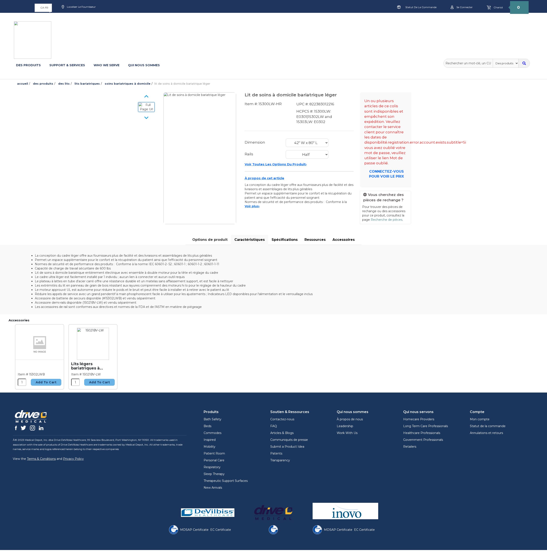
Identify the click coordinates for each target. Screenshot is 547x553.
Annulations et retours (486, 433)
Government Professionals (423, 440)
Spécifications (285, 240)
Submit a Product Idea (287, 447)
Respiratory (212, 467)
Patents (276, 453)
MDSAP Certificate (194, 530)
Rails (249, 154)
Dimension (255, 142)
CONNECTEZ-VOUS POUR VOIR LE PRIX (386, 173)
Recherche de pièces (386, 220)
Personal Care (214, 460)
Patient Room (214, 453)
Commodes (212, 433)
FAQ (273, 426)
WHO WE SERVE (106, 65)
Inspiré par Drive (189, 15)
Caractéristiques (249, 240)
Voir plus (252, 206)
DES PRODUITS (28, 65)
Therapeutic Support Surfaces (226, 481)
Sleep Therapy (214, 474)
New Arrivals (213, 488)
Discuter (161, 20)
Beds (207, 426)
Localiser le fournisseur (81, 6)
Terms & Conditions (41, 459)
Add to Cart (46, 382)
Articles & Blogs (282, 433)
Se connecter (464, 7)
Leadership (345, 426)
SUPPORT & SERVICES (67, 65)
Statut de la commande (421, 7)
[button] (43, 8)
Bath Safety (212, 419)
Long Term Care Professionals (425, 426)
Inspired (210, 440)
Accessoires (343, 240)
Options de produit (210, 240)
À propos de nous (350, 419)
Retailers (409, 447)
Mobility (209, 447)
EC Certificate (220, 530)
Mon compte (480, 419)
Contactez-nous (282, 419)
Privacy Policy (73, 459)
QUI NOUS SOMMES (144, 65)
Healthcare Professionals (421, 433)
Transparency (280, 460)
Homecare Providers (418, 419)
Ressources (315, 240)
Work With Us (347, 433)
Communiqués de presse (289, 440)
